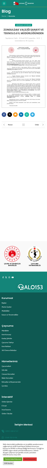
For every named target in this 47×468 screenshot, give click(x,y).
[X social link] (9, 114)
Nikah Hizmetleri (7, 378)
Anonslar (19, 25)
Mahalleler (5, 331)
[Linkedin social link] (21, 114)
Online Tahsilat (7, 414)
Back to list (23, 124)
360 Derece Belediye (9, 350)
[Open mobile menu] (4, 3)
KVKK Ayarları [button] (8, 463)
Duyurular (27, 25)
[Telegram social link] (32, 114)
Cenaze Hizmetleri (8, 374)
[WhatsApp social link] (27, 114)
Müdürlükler (5, 311)
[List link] (23, 431)
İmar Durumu (6, 410)
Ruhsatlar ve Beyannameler (11, 382)
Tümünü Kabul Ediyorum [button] (13, 459)
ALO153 (33, 287)
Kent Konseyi (6, 335)
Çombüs (5, 386)
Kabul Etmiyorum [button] (29, 459)
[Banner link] (12, 256)
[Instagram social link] (9, 277)
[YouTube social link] (12, 277)
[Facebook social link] (4, 114)
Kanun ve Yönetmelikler (10, 315)
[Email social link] (15, 114)
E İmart (4, 406)
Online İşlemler (7, 402)
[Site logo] (23, 3)
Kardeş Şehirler (7, 338)
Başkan (4, 303)
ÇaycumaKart (6, 366)
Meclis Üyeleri (6, 307)
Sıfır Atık (4, 370)
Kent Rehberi (6, 346)
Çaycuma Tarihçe (8, 342)
